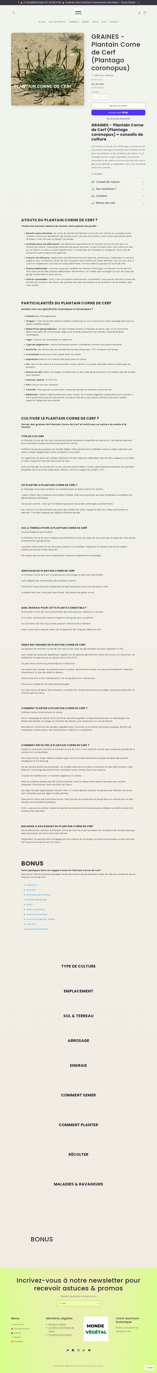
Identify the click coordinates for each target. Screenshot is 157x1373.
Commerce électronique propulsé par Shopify (87, 1366)
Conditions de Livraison (60, 1334)
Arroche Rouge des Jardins (40, 919)
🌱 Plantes (15, 1337)
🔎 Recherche (17, 1324)
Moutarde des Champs (38, 894)
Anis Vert (31, 924)
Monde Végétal (65, 1366)
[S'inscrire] (97, 1303)
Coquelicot (32, 885)
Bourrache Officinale (37, 929)
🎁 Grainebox (17, 1341)
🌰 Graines (16, 1333)
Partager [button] (98, 174)
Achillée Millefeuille (36, 899)
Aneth (29, 904)
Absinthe (31, 889)
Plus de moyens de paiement (118, 118)
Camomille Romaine (37, 914)
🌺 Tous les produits (20, 1328)
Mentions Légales (57, 1324)
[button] (13, 12)
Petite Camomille (35, 909)
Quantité (95, 92)
